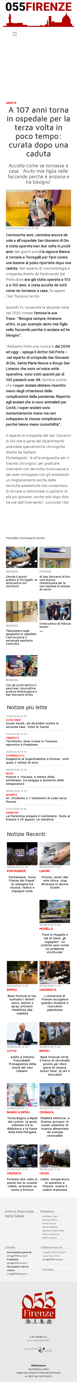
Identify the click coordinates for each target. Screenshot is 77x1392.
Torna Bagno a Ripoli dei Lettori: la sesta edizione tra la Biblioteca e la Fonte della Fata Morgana (22, 1125)
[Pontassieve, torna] (22, 853)
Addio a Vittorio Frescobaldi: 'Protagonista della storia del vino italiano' (22, 1064)
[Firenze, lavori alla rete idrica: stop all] (54, 853)
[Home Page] (38, 13)
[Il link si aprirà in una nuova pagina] (45, 1348)
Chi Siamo (48, 1269)
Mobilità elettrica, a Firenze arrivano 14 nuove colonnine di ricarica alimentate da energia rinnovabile (54, 1126)
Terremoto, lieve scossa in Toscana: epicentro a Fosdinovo (32, 742)
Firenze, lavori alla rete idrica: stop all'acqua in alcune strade (54, 882)
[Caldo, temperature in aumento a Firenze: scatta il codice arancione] (54, 1156)
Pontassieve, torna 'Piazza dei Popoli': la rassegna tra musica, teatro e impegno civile (22, 884)
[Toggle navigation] (14, 34)
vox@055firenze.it (17, 1273)
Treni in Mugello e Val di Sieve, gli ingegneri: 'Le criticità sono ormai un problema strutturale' (55, 943)
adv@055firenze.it (17, 1262)
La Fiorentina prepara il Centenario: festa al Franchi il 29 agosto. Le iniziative (38, 817)
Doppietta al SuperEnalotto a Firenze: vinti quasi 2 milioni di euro (37, 760)
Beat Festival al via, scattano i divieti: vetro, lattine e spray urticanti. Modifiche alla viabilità (22, 1004)
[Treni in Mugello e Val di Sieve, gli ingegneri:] (54, 911)
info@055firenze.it (17, 1255)
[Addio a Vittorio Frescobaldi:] (22, 1033)
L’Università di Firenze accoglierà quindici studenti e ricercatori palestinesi (55, 1003)
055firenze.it (38, 1365)
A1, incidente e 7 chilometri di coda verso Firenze (36, 799)
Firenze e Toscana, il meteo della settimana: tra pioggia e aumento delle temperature (35, 780)
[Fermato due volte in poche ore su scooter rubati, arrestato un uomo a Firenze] (22, 1156)
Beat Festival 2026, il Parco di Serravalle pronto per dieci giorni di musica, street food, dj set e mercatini (55, 1065)
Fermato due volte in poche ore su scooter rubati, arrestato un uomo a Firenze (22, 1184)
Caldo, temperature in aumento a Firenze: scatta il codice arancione (54, 1184)
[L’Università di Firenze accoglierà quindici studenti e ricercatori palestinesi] (54, 972)
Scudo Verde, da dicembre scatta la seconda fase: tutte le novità (32, 725)
